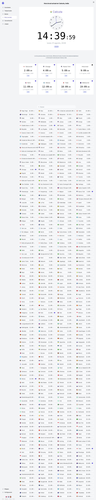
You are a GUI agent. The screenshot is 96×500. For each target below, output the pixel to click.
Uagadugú (62, 261)
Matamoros (62, 162)
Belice (61, 151)
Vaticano (42, 301)
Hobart (80, 467)
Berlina (61, 338)
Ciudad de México (27, 140)
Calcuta (42, 412)
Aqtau (79, 408)
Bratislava (24, 338)
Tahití (79, 111)
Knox (23, 166)
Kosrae (61, 478)
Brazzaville (43, 294)
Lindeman (43, 467)
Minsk (42, 357)
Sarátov (61, 386)
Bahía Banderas (82, 151)
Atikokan (61, 173)
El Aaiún (24, 290)
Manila (80, 437)
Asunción (61, 250)
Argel (79, 294)
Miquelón (80, 254)
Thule (23, 224)
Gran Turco (43, 210)
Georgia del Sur (44, 254)
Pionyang (43, 452)
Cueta (61, 331)
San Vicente (43, 180)
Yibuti (60, 368)
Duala (61, 290)
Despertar (81, 481)
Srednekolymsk (26, 474)
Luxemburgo (43, 320)
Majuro (80, 485)
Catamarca (43, 246)
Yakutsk (61, 448)
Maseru (42, 316)
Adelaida (42, 459)
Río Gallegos (25, 232)
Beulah (42, 173)
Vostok (42, 397)
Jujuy (60, 239)
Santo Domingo (63, 184)
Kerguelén (43, 404)
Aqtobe (61, 408)
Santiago (80, 184)
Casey (80, 445)
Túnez (23, 276)
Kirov (41, 360)
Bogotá (24, 173)
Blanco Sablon (44, 217)
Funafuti (61, 489)
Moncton (61, 235)
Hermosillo (62, 129)
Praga (79, 309)
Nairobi (61, 353)
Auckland (24, 492)
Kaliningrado (25, 327)
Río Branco (62, 155)
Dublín (42, 290)
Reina (60, 136)
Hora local (85, 66)
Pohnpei (61, 474)
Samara (80, 386)
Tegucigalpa (25, 136)
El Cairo (80, 371)
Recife (42, 232)
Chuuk (42, 470)
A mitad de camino (64, 111)
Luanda (61, 279)
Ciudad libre (62, 265)
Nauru (42, 485)
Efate (23, 481)
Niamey (61, 276)
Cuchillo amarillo (82, 133)
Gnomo (80, 301)
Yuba (41, 327)
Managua (61, 140)
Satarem (61, 224)
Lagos (61, 283)
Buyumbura (43, 335)
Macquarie (24, 467)
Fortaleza (61, 243)
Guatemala (24, 144)
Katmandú (81, 412)
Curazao (24, 213)
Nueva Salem (25, 162)
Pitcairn (80, 118)
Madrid (23, 320)
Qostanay (43, 401)
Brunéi (23, 448)
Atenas (48, 83)
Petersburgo (25, 191)
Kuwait (23, 360)
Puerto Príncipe (63, 188)
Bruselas (80, 335)
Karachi (61, 404)
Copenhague (81, 331)
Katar (23, 353)
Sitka (60, 118)
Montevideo (43, 235)
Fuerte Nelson (82, 129)
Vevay (42, 177)
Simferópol (43, 349)
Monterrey (81, 136)
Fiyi (79, 489)
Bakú (41, 393)
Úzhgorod (43, 346)
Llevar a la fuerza (45, 437)
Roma (61, 309)
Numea (80, 474)
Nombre (24, 122)
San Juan (43, 228)
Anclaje (80, 122)
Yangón (61, 419)
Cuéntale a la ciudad (46, 155)
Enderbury (43, 496)
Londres (80, 279)
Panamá (61, 158)
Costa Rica (62, 147)
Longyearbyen (25, 324)
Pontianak (62, 423)
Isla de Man (43, 287)
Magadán (43, 478)
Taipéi (79, 434)
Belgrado (80, 338)
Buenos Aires (63, 246)
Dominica (61, 210)
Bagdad (80, 375)
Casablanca (81, 290)
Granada (24, 210)
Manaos (61, 199)
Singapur (24, 437)
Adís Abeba (43, 382)
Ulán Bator (62, 434)
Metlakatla (43, 122)
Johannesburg (63, 327)
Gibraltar (24, 331)
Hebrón (80, 364)
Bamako (80, 268)
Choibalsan (62, 445)
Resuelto (80, 155)
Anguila (42, 221)
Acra (60, 272)
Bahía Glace (43, 243)
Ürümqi (23, 415)
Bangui (61, 294)
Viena (23, 301)
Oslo (60, 313)
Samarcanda (81, 397)
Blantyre (42, 338)
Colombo (61, 412)
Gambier (80, 114)
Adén (23, 382)
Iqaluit (79, 202)
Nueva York (66, 66)
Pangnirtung (43, 191)
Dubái (23, 393)
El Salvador (62, 144)
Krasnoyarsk (62, 426)
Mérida (42, 140)
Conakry (42, 268)
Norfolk (24, 478)
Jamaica (42, 166)
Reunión (24, 390)
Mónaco (80, 313)
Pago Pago (25, 111)
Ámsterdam (43, 342)
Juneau (61, 122)
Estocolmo (62, 305)
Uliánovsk (24, 386)
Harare (80, 327)
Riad (60, 349)
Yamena (80, 276)
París (29, 83)
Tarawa (24, 485)
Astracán (61, 393)
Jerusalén (24, 364)
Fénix (79, 125)
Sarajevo (24, 309)
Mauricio (61, 390)
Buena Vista (25, 217)
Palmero (24, 235)
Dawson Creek (26, 133)
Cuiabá (42, 213)
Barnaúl (24, 434)
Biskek (42, 419)
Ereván (80, 382)
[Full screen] (93, 2)
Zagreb (42, 298)
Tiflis (41, 386)
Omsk (60, 415)
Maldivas (24, 404)
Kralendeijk (62, 202)
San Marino (43, 309)
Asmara (42, 379)
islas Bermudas (82, 246)
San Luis (24, 228)
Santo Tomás (63, 180)
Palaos (61, 452)
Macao (42, 441)
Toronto (80, 177)
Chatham (61, 492)
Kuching (61, 441)
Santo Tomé (25, 261)
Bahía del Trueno (26, 180)
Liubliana (42, 324)
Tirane (42, 305)
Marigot (24, 199)
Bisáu (60, 268)
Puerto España (82, 188)
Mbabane (24, 316)
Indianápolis (25, 206)
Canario (24, 294)
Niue (41, 111)
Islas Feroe (81, 287)
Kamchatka (43, 489)
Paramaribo (81, 232)
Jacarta (80, 426)
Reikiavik (42, 261)
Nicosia (42, 353)
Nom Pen (80, 423)
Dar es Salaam (82, 368)
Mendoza (80, 235)
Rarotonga (24, 114)
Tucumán (80, 221)
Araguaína (81, 250)
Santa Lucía (81, 180)
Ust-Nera (80, 459)
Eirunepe (80, 166)
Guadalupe (81, 206)
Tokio (66, 83)
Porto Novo (43, 276)
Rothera (80, 228)
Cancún (80, 169)
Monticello (62, 195)
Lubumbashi (81, 320)
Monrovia (24, 265)
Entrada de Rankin (27, 158)
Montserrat (43, 195)
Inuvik (79, 140)
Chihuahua (81, 147)
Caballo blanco (26, 125)
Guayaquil (62, 166)
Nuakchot (81, 261)
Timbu (42, 415)
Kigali (60, 324)
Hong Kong (43, 445)
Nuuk (41, 257)
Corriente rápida (44, 136)
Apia (60, 496)
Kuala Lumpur (82, 441)
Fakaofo (24, 496)
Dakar (23, 268)
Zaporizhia (62, 342)
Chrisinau (61, 371)
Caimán (61, 169)
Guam (23, 470)
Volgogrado (81, 342)
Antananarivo (63, 379)
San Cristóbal (25, 184)
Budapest (62, 335)
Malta (79, 316)
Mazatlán (24, 129)
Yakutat (42, 118)
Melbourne (85, 83)
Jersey (23, 287)
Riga (79, 349)
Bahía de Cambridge (27, 151)
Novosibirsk (25, 426)
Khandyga (81, 452)
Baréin (61, 375)
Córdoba (80, 243)
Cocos (80, 419)
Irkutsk (23, 445)
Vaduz (61, 301)
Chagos (24, 419)
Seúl (23, 452)
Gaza (23, 368)
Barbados (62, 217)
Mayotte (61, 357)
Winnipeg (24, 155)
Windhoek (62, 298)
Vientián (24, 423)
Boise (42, 151)
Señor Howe (81, 470)
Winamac (80, 173)
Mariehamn (81, 357)
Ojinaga (80, 158)
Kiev (60, 360)
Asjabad (42, 408)
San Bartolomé (44, 184)
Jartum (80, 324)
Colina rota (25, 459)
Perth (60, 437)
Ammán (80, 379)
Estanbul (42, 364)
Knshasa (80, 283)
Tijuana (61, 125)
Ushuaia (61, 221)
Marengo (42, 199)
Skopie (80, 305)
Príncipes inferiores (83, 199)
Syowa (80, 346)
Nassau (24, 195)
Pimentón (24, 246)
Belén (23, 250)
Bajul (23, 272)
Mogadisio (24, 357)
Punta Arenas (63, 232)
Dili (41, 456)
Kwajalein (24, 489)
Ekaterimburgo (25, 397)
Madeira (42, 279)
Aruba (79, 217)
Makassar (24, 441)
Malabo (24, 279)
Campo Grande (82, 213)
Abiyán (80, 272)
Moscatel (43, 390)
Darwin (80, 456)
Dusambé (80, 404)
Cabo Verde (62, 257)
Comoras (42, 371)
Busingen (24, 335)
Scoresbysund (25, 257)
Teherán (61, 382)
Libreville (42, 283)
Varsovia (80, 298)
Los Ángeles (43, 129)
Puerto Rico (25, 188)
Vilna (23, 346)
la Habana (43, 206)
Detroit (80, 210)
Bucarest (24, 375)
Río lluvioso (43, 158)
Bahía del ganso (26, 243)
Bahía (42, 250)
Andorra (24, 342)
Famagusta (43, 368)
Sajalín (42, 474)
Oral (60, 401)
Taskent (61, 397)
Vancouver (29, 66)
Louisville (24, 202)
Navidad (80, 430)
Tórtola (61, 177)
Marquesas (62, 114)
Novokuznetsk (44, 426)
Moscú (80, 353)
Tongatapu (81, 492)
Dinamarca (81, 265)
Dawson (42, 133)
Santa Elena (81, 257)
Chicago (47, 66)
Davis (60, 430)
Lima (79, 162)
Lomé (42, 265)
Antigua (24, 221)
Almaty (23, 412)
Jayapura (24, 456)
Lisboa (23, 283)
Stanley (42, 224)
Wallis (60, 481)
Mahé (79, 390)
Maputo (61, 316)
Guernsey (62, 287)
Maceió (24, 239)
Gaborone (43, 331)
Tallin (60, 346)
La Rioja (42, 239)
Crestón (61, 133)
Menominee (43, 162)
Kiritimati (80, 496)
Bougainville (43, 481)
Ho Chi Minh (43, 430)
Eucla (42, 448)
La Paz (42, 202)
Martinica (80, 195)
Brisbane (61, 470)
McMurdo (62, 485)
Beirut (42, 375)
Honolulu (42, 114)
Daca (79, 415)
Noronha (61, 254)
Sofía (23, 349)
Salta (60, 228)
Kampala (80, 360)
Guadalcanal (81, 478)
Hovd (23, 430)
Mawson (80, 401)
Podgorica (24, 313)
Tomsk (42, 423)
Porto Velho (43, 188)
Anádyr (42, 492)
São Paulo (81, 224)
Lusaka (61, 320)
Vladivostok (62, 459)
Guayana (61, 206)
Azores (42, 272)
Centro (42, 169)
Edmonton (81, 144)
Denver (42, 147)
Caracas (61, 213)
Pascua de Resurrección (28, 147)
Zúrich (23, 298)
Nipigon (61, 191)
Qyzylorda (24, 401)
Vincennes (24, 177)
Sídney (23, 463)
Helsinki (61, 364)
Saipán (42, 463)
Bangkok (42, 434)
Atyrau (23, 408)
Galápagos (43, 144)
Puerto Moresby (63, 463)
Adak (23, 118)
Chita (60, 456)
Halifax (80, 239)
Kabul (79, 393)
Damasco (24, 371)
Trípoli (23, 305)
